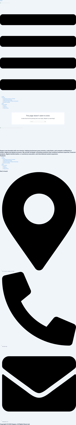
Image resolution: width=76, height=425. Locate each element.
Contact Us (5, 106)
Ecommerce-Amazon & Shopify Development (10, 161)
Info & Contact (4, 104)
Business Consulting (6, 102)
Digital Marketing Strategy (7, 99)
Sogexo (1, 0)
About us (4, 105)
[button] (38, 52)
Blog (3, 103)
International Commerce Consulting (9, 98)
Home (3, 96)
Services (3, 97)
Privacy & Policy (6, 168)
